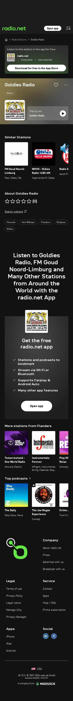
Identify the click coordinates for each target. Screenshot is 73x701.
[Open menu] (68, 28)
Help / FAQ (49, 603)
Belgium (61, 222)
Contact (47, 589)
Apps (46, 596)
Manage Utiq (13, 610)
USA (39, 669)
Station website (14, 211)
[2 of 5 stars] (12, 201)
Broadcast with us (54, 569)
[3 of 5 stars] (18, 201)
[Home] (6, 39)
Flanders (45, 222)
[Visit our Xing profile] (53, 636)
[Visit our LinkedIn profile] (45, 636)
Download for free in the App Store (36, 68)
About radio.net (52, 548)
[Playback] (63, 113)
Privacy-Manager (16, 617)
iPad (8, 643)
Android (11, 650)
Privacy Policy (14, 596)
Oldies (10, 93)
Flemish (11, 222)
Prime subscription (54, 610)
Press (46, 555)
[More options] (66, 85)
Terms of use (14, 589)
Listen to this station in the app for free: (31, 49)
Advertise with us (53, 562)
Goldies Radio (37, 116)
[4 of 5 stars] (23, 201)
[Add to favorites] (56, 85)
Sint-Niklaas (28, 222)
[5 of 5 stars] (29, 201)
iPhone (10, 636)
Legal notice (13, 603)
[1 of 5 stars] (7, 201)
